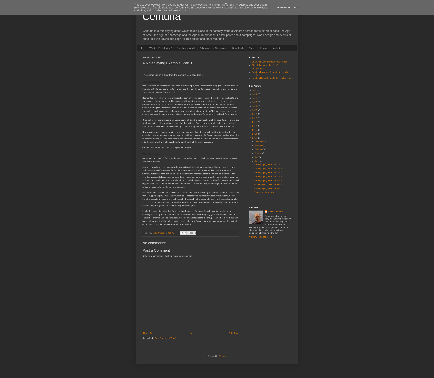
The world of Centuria (264, 192)
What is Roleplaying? (160, 48)
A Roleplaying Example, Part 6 (268, 168)
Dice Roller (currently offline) (265, 65)
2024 (255, 94)
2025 (255, 90)
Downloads (238, 48)
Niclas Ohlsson (275, 212)
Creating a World (186, 48)
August (258, 153)
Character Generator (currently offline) (269, 62)
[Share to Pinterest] (194, 233)
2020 (255, 110)
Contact (276, 48)
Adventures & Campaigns (213, 48)
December (260, 141)
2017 (255, 122)
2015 (255, 130)
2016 (255, 126)
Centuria (161, 16)
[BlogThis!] (185, 233)
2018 (255, 118)
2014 (255, 134)
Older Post (233, 333)
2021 (255, 106)
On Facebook (258, 69)
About (252, 48)
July (257, 157)
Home (191, 333)
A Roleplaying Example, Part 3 (268, 180)
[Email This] (181, 233)
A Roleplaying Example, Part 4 (268, 176)
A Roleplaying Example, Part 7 (268, 164)
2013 (255, 138)
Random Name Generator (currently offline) (272, 78)
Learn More (283, 7)
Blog (142, 48)
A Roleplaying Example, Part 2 (268, 184)
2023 (255, 98)
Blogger (222, 356)
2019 (255, 114)
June (257, 161)
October (258, 149)
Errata (263, 48)
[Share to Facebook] (191, 233)
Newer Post (148, 333)
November (260, 145)
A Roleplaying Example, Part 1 (268, 188)
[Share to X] (188, 233)
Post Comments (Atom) (165, 338)
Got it (297, 7)
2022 (255, 102)
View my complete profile (260, 237)
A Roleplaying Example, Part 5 (268, 172)
